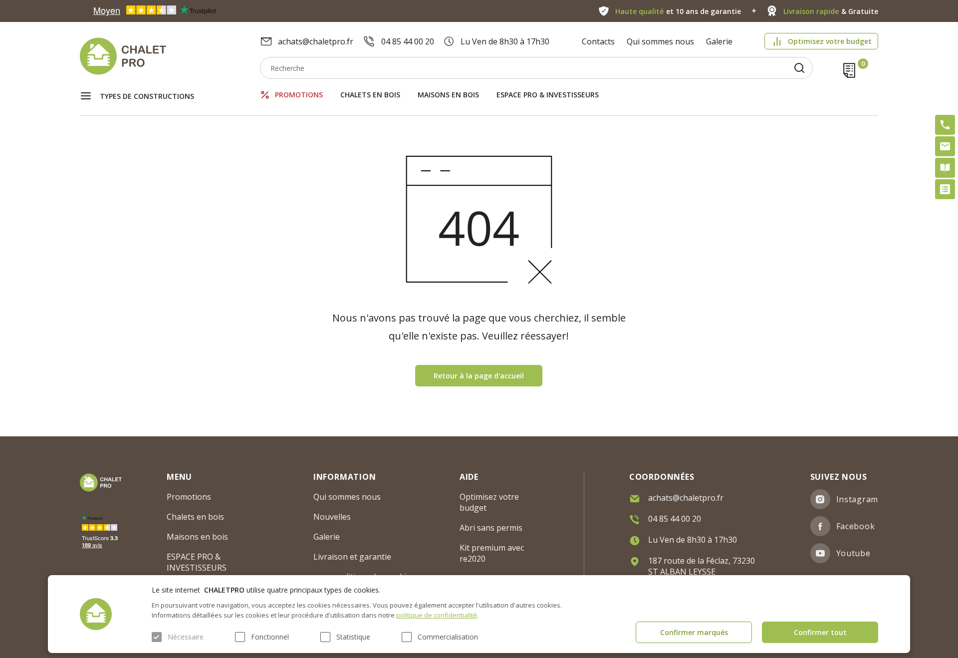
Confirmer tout (820, 632)
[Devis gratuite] (945, 189)
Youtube (853, 553)
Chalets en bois (370, 94)
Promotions (299, 94)
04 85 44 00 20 (407, 41)
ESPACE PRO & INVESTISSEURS (547, 94)
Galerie (719, 41)
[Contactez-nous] (945, 146)
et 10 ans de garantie (678, 11)
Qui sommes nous (660, 41)
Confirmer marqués (694, 632)
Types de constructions (147, 96)
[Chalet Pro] (170, 56)
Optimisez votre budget (830, 41)
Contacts (598, 41)
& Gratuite (830, 11)
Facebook (855, 526)
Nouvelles (332, 516)
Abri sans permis (491, 527)
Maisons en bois (448, 94)
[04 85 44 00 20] (945, 125)
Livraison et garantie (352, 556)
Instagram (857, 499)
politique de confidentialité (436, 615)
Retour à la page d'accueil (479, 375)
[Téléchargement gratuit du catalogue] (945, 168)
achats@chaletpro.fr (315, 41)
